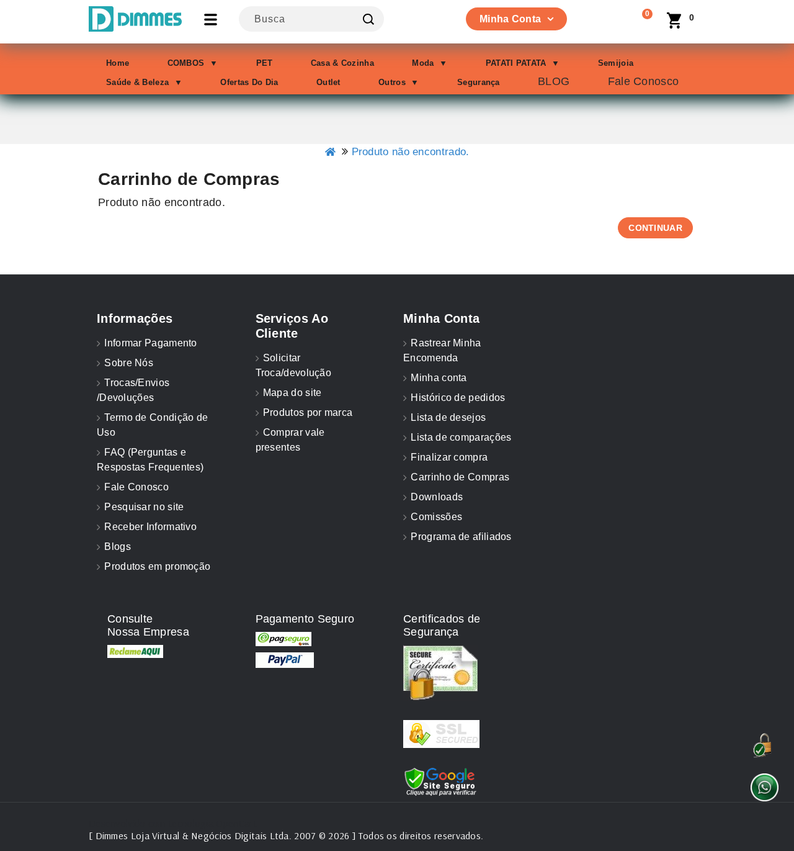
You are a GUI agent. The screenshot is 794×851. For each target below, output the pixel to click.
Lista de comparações (461, 437)
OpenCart (236, 823)
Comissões (436, 516)
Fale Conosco (136, 487)
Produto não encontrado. (411, 152)
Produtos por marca (307, 412)
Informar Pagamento (150, 343)
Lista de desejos (448, 417)
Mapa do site (292, 392)
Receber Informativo (150, 526)
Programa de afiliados (461, 536)
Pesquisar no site (144, 507)
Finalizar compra (449, 457)
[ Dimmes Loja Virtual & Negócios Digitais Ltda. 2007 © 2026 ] (222, 835)
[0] (636, 21)
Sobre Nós (128, 363)
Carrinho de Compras (460, 477)
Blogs (117, 546)
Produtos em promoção (157, 566)
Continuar (655, 228)
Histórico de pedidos (458, 397)
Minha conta (438, 377)
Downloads (437, 497)
